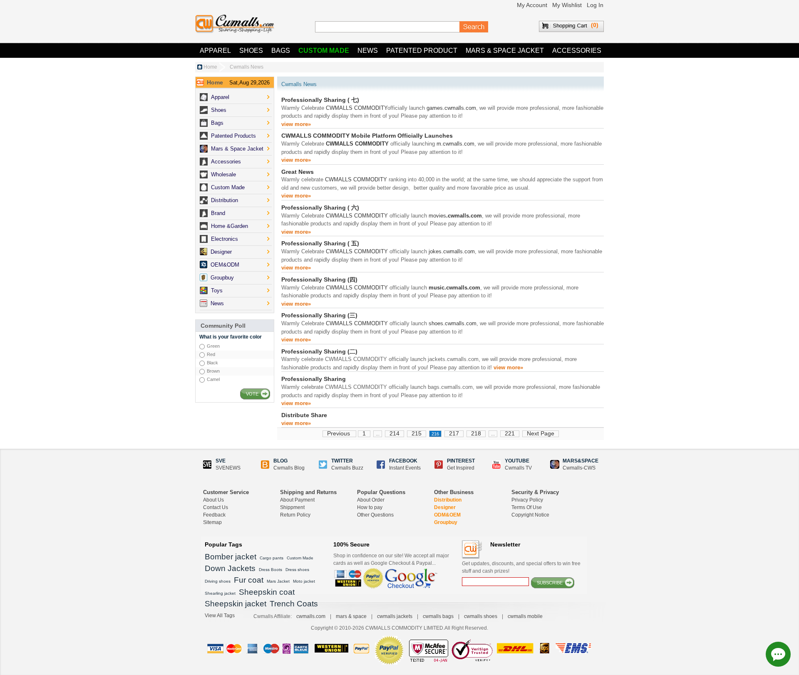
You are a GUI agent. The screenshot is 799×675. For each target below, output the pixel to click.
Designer (445, 507)
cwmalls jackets (394, 616)
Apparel (215, 50)
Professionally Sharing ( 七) (320, 99)
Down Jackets (230, 568)
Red (211, 354)
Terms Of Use (526, 507)
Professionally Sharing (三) (319, 315)
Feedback (214, 515)
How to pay (369, 507)
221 (510, 433)
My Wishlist (567, 5)
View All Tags (220, 615)
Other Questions (375, 515)
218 (476, 433)
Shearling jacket (220, 593)
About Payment (297, 500)
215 (417, 433)
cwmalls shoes (480, 616)
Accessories (576, 50)
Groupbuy (445, 522)
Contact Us (215, 507)
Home (210, 67)
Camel (213, 379)
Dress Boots (270, 569)
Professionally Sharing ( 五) (320, 243)
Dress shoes (297, 569)
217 (454, 433)
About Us (213, 500)
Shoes (251, 50)
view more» (296, 124)
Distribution (448, 500)
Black (212, 362)
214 (395, 433)
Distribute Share (304, 415)
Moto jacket (304, 581)
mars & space (351, 616)
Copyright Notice (530, 515)
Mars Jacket (278, 581)
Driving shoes (218, 581)
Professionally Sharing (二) (319, 351)
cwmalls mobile (525, 616)
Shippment (292, 507)
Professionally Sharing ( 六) (320, 207)
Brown (213, 370)
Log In (595, 5)
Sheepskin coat (267, 592)
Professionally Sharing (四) (319, 279)
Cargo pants (271, 558)
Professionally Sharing (313, 379)
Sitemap (212, 522)
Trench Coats (294, 603)
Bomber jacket (230, 556)
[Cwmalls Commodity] (234, 24)
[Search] (474, 27)
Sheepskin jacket (235, 603)
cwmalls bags (438, 616)
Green (213, 346)
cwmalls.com (310, 616)
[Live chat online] (778, 654)
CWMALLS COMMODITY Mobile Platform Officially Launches (367, 135)
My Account (532, 5)
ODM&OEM (447, 515)
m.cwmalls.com (455, 144)
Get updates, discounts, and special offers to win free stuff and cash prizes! (521, 567)
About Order (371, 500)
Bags (280, 50)
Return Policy (295, 515)
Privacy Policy (527, 500)
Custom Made (323, 50)
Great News (297, 171)
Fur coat (248, 580)
